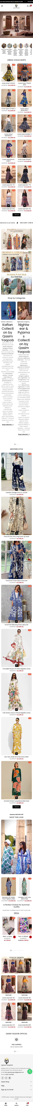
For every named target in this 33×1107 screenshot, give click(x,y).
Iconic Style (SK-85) (24, 1025)
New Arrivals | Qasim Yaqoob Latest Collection (4, 51)
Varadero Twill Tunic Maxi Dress (24, 898)
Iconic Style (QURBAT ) (24, 134)
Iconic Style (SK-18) (25, 998)
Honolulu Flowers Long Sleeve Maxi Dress (16, 801)
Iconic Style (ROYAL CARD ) (8, 160)
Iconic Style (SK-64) (8, 209)
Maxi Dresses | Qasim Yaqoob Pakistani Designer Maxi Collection (21, 52)
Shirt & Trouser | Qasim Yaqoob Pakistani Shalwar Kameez (26, 52)
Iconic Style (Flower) (24, 159)
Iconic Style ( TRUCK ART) (24, 84)
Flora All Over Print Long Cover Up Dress (16, 536)
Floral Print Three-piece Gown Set (16, 580)
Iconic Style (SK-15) (8, 998)
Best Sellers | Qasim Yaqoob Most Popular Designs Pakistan (9, 52)
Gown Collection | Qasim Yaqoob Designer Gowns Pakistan (15, 52)
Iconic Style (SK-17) (8, 185)
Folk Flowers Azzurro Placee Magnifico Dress (16, 713)
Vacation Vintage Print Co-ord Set (16, 492)
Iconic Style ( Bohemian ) (25, 109)
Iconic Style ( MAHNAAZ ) (8, 134)
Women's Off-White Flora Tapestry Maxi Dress (8, 898)
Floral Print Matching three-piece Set (16, 624)
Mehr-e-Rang (7, 936)
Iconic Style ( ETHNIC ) (8, 108)
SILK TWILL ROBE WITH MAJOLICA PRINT (16, 757)
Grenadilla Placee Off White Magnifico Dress (16, 669)
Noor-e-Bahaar (23, 936)
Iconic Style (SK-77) (24, 185)
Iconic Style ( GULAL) (8, 83)
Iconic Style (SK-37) (24, 209)
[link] (16, 847)
